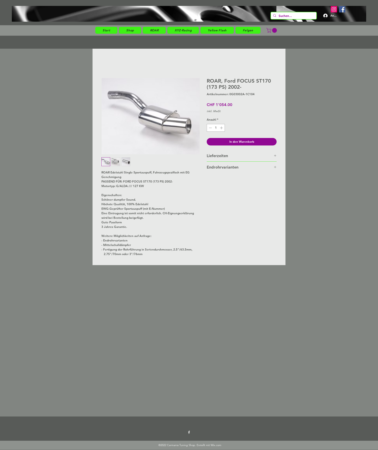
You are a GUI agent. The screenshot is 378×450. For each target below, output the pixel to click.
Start (104, 63)
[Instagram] (334, 9)
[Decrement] (210, 127)
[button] (130, 30)
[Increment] (221, 127)
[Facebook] (342, 9)
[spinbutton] (216, 127)
